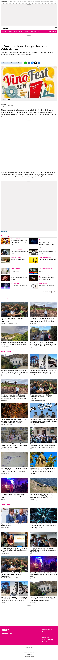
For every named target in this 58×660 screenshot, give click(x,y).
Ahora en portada (6, 351)
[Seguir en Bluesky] (42, 639)
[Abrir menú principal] (56, 28)
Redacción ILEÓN (5, 346)
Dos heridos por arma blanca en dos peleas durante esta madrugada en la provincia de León (14, 495)
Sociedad (21, 31)
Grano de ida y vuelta (30, 1)
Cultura (15, 31)
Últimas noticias (5, 504)
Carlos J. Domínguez (5, 449)
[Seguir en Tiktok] (42, 642)
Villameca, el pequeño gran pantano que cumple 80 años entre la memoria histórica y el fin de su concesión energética (14, 372)
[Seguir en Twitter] (44, 639)
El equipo (29, 649)
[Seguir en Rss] (46, 642)
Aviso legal (29, 654)
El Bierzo (39, 31)
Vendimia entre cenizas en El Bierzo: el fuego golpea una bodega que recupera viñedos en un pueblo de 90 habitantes (42, 319)
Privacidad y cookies (29, 652)
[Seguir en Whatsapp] (44, 642)
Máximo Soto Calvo (5, 527)
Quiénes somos (29, 647)
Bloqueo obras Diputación (14, 1)
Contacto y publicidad (29, 656)
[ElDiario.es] (51, 31)
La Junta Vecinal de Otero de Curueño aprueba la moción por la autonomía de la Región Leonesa (43, 550)
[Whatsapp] (25, 63)
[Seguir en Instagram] (50, 639)
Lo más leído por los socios (8, 299)
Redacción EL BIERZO (6, 323)
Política (10, 31)
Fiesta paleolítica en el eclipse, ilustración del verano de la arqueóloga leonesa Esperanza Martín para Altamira (14, 421)
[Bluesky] (32, 63)
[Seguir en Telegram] (48, 639)
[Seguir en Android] (42, 631)
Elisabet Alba (33, 323)
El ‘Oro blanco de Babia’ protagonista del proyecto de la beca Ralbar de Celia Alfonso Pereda (14, 550)
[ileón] (9, 630)
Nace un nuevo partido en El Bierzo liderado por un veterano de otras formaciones (12, 319)
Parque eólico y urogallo (45, 1)
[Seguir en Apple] (44, 631)
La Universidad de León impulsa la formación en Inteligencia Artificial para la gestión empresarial (43, 525)
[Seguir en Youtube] (52, 639)
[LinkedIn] (39, 63)
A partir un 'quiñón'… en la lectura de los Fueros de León (14, 524)
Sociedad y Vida (4, 231)
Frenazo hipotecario (23, 1)
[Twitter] (35, 63)
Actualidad (4, 31)
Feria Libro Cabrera (53, 1)
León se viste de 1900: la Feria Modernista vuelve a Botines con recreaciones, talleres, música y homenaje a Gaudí (14, 445)
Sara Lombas (33, 424)
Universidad (33, 31)
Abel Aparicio (4, 375)
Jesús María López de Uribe (7, 424)
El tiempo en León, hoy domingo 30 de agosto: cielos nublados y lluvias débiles (13, 343)
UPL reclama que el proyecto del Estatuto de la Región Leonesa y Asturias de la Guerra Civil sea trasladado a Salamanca (14, 469)
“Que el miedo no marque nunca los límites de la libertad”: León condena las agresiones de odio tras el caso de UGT (42, 445)
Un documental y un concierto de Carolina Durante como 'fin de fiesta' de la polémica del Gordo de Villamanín (43, 421)
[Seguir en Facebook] (46, 639)
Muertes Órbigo (37, 1)
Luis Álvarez (32, 375)
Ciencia (26, 31)
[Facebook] (29, 63)
